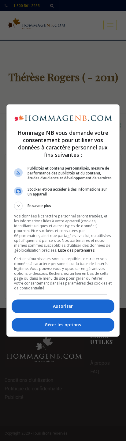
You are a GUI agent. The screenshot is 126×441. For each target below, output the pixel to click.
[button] (63, 206)
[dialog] (63, 220)
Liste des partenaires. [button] (76, 250)
